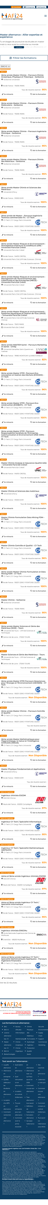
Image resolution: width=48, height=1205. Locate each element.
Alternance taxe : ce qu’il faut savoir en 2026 (30, 1076)
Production (31, 1048)
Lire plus (19, 47)
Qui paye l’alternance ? (30, 1124)
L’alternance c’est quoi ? (42, 1082)
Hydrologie (30, 1042)
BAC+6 (6, 1051)
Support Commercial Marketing (42, 1042)
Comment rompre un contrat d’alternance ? (42, 1109)
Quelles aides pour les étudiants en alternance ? (7, 1088)
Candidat (17, 7)
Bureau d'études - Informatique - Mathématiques (21, 1033)
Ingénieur (30, 1045)
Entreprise (30, 7)
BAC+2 (6, 1030)
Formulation (31, 1039)
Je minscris (8, 94)
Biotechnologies (9, 1054)
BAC (5, 1026)
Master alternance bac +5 (7, 1045)
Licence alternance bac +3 (7, 1036)
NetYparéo (41, 7)
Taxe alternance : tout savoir (30, 1100)
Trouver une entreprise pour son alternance (18, 1109)
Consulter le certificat (24, 1014)
